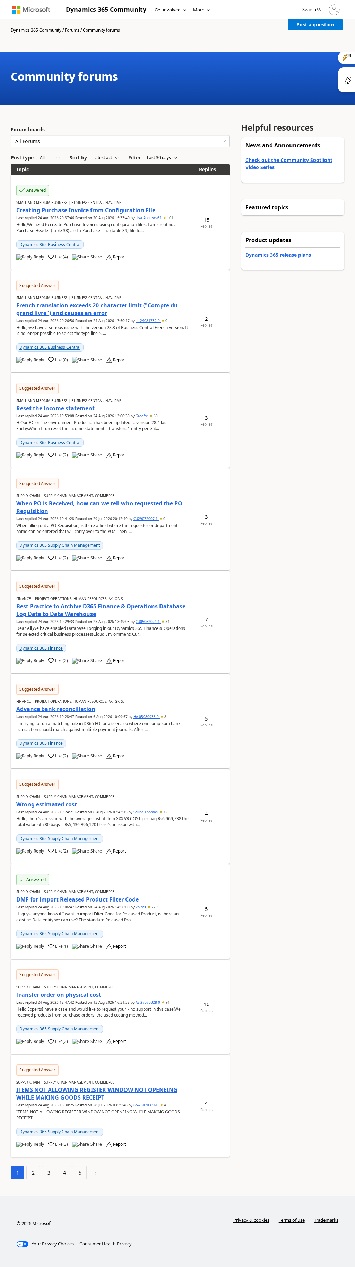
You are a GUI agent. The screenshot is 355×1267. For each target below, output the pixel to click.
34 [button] (167, 621)
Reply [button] (39, 257)
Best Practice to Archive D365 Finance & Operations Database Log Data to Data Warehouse (100, 610)
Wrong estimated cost (46, 804)
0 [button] (165, 320)
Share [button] (96, 257)
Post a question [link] (315, 24)
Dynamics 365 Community (106, 9)
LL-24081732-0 (148, 320)
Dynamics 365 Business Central (49, 244)
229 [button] (154, 907)
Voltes (141, 907)
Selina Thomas (146, 811)
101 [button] (169, 217)
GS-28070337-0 (146, 1105)
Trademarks (326, 1220)
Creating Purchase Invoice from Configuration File (85, 210)
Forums (72, 30)
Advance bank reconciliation (55, 709)
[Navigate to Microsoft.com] (31, 10)
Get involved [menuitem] (168, 10)
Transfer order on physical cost (58, 994)
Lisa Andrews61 (149, 217)
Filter (134, 157)
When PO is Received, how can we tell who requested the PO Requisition (99, 507)
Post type (22, 157)
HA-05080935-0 (146, 716)
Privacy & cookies (251, 1220)
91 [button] (167, 1002)
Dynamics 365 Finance (41, 648)
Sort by (78, 157)
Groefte (142, 415)
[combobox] (120, 141)
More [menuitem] (198, 10)
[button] (311, 10)
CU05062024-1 (148, 621)
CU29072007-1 (146, 518)
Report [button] (119, 257)
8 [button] (164, 716)
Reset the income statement (55, 408)
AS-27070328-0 (148, 1002)
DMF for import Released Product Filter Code (77, 899)
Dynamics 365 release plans (278, 255)
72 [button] (164, 811)
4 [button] (164, 1105)
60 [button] (155, 415)
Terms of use (292, 1220)
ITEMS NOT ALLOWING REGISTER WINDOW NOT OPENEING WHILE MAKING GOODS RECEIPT (97, 1093)
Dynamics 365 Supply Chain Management (59, 545)
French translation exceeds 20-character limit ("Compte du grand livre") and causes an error (97, 309)
